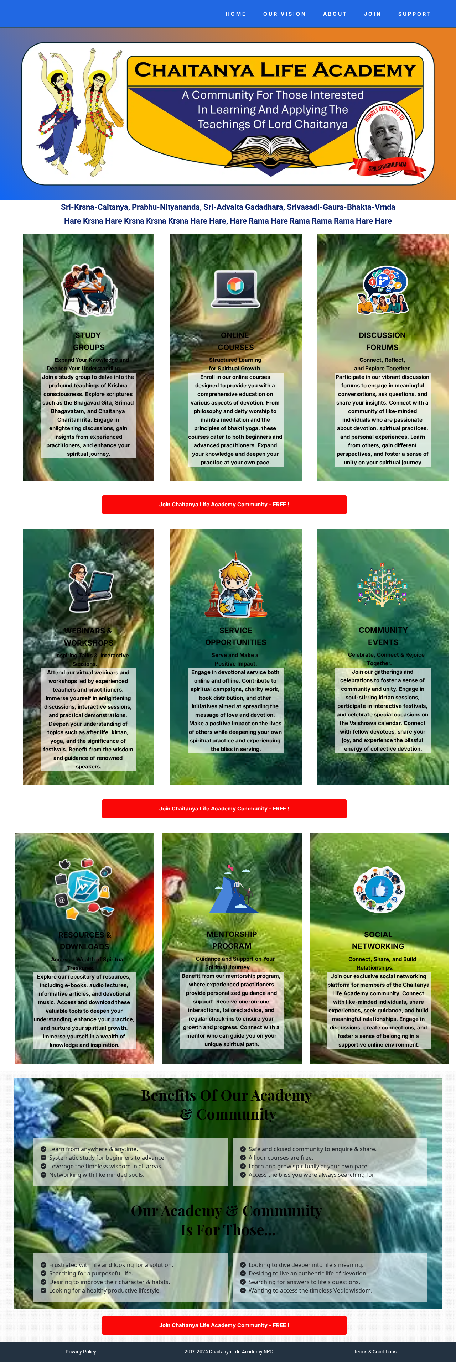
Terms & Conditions (375, 1352)
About (335, 14)
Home (236, 14)
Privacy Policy (81, 1352)
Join (373, 14)
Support (415, 14)
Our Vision (285, 14)
